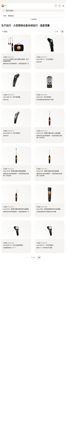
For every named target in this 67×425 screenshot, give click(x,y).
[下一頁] (62, 31)
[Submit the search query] (3, 11)
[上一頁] (50, 31)
